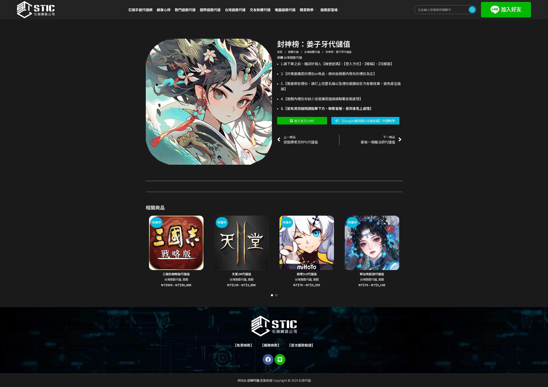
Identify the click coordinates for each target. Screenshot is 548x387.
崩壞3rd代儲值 (307, 274)
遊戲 (185, 279)
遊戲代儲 (293, 52)
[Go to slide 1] (272, 295)
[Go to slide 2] (276, 295)
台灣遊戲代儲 (312, 52)
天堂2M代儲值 (241, 274)
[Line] (280, 359)
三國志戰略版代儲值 (176, 274)
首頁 (280, 52)
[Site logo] (35, 9)
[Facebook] (268, 359)
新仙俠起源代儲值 (372, 274)
